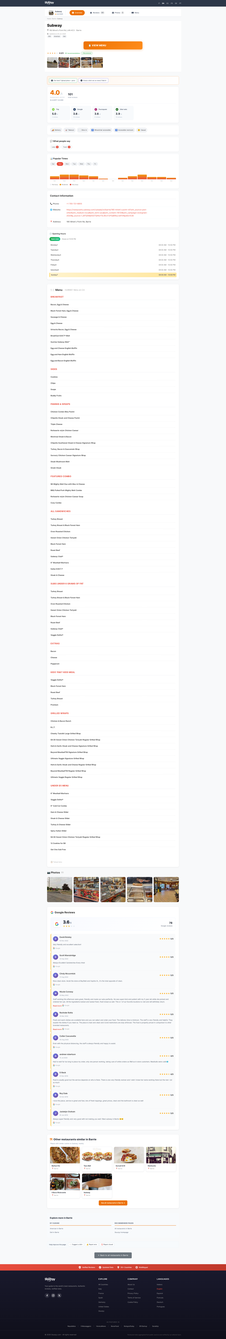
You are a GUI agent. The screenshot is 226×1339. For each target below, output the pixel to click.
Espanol (160, 1293)
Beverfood (115, 1326)
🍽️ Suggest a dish (76, 1244)
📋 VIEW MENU (97, 45)
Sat (53, 164)
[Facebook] (47, 1295)
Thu (88, 164)
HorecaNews (101, 1326)
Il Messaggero (86, 1326)
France (101, 1293)
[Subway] (52, 62)
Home (49, 19)
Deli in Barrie (54, 1232)
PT (180, 3)
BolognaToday (129, 1326)
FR (172, 3)
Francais (160, 1298)
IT (159, 3)
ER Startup (143, 1326)
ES (167, 3)
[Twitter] (59, 1295)
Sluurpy (101, 1311)
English (159, 1289)
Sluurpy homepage (121, 1232)
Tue (74, 164)
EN (163, 3)
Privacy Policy (133, 1293)
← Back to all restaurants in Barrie (113, 1255)
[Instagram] (53, 1295)
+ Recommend (86, 53)
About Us (131, 1284)
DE (176, 3)
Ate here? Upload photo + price (64, 80)
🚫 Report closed (107, 1244)
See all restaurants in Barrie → (113, 1203)
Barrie (54, 19)
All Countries (103, 1284)
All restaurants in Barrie (123, 1228)
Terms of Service (134, 1298)
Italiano (159, 1284)
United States (103, 1307)
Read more (57, 1006)
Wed (81, 164)
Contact (131, 1289)
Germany (101, 1302)
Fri (95, 164)
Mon (67, 164)
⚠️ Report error (92, 1244)
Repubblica (72, 1326)
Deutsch (160, 1302)
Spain (100, 1298)
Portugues (161, 1307)
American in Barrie (56, 1228)
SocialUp (155, 1326)
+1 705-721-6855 (74, 203)
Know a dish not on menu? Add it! (94, 80)
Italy (100, 1289)
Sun (60, 164)
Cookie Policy (133, 1302)
